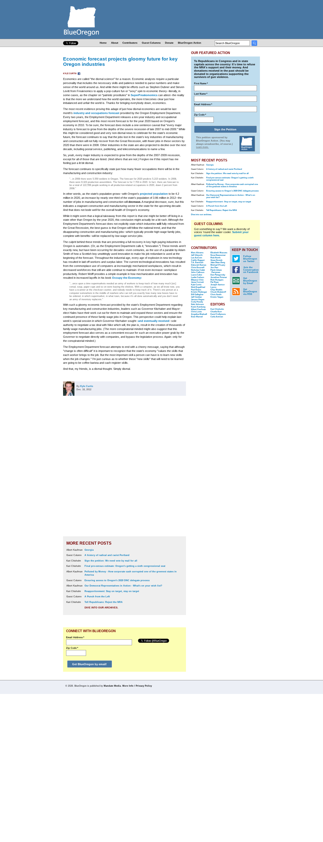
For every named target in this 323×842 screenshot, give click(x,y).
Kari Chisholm (217, 309)
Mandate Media (112, 686)
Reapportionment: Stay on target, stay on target (112, 591)
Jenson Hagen (197, 299)
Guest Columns (151, 42)
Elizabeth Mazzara (218, 252)
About (114, 42)
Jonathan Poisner (218, 277)
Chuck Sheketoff (218, 292)
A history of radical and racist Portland (107, 555)
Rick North (215, 258)
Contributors (130, 42)
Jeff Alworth (197, 255)
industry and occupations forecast (96, 113)
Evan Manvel (197, 317)
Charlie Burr (216, 312)
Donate (169, 42)
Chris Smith (216, 294)
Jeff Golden (196, 297)
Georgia (89, 550)
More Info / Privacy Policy (137, 686)
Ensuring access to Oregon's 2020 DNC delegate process (117, 580)
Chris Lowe (196, 312)
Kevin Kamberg (198, 307)
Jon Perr (214, 267)
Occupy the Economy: (127, 277)
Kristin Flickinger (199, 292)
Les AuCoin (196, 258)
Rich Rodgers (216, 280)
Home (103, 42)
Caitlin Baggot (198, 260)
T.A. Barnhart (197, 262)
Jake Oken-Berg (217, 262)
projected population (154, 193)
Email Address (75, 637)
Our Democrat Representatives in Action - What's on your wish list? (123, 585)
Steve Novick (216, 260)
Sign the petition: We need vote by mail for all (111, 560)
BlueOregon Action (189, 42)
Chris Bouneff (197, 267)
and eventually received (153, 320)
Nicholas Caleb (198, 270)
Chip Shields (216, 290)
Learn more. (202, 147)
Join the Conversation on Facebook (251, 270)
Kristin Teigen (216, 297)
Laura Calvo (196, 275)
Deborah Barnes (198, 265)
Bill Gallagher (197, 294)
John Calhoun (197, 272)
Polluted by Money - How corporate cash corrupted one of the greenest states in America (232, 185)
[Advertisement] (169, 469)
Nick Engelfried (198, 287)
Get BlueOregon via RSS (250, 292)
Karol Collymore (218, 314)
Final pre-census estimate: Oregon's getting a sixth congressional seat (125, 566)
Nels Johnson (197, 304)
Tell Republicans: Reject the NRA (104, 602)
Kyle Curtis (70, 73)
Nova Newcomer (218, 255)
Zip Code (72, 648)
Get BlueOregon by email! (89, 664)
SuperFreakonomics (144, 95)
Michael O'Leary (217, 265)
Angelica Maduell (199, 314)
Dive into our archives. (101, 607)
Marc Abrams (197, 252)
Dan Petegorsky (217, 275)
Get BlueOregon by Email (250, 281)
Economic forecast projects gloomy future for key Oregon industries (120, 61)
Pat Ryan (214, 282)
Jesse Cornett (197, 282)
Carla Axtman (216, 317)
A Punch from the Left (97, 596)
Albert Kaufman (198, 309)
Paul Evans (196, 290)
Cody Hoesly (197, 302)
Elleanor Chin (197, 280)
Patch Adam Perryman (216, 271)
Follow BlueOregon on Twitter (250, 259)
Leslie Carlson (197, 277)
